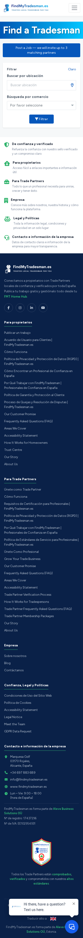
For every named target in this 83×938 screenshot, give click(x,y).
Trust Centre (13, 450)
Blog (7, 663)
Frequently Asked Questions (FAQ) (28, 421)
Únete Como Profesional (21, 551)
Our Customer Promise (20, 414)
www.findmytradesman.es (28, 786)
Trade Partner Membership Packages (29, 616)
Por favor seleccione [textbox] (26, 105)
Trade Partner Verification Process (27, 594)
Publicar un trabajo (17, 332)
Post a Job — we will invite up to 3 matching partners (41, 50)
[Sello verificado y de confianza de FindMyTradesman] (41, 852)
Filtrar (43, 119)
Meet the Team (14, 724)
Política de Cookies (17, 702)
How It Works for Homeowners (25, 442)
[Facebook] (8, 307)
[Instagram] (20, 307)
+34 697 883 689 (23, 772)
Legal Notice (13, 717)
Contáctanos (14, 670)
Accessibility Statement (21, 435)
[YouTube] (43, 307)
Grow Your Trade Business (22, 559)
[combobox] (41, 105)
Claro (72, 69)
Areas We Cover (15, 428)
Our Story (11, 457)
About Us (11, 464)
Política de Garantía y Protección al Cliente (34, 395)
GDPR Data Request (18, 731)
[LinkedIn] (31, 307)
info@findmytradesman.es (28, 779)
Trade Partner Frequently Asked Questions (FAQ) (38, 609)
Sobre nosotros (15, 656)
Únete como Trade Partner (22, 489)
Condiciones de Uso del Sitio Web (28, 695)
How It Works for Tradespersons (26, 602)
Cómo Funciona (15, 352)
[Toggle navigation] (74, 7)
